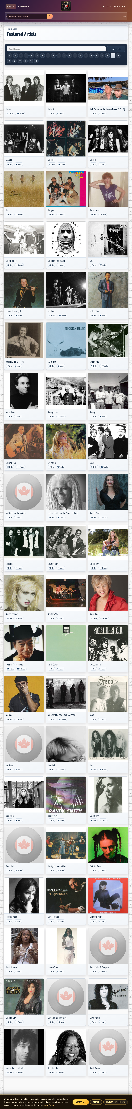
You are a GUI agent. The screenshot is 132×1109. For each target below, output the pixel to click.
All (10, 55)
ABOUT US (119, 6)
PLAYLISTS (23, 6)
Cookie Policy (48, 1105)
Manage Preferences (115, 1102)
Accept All (81, 1102)
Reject (96, 1102)
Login (124, 16)
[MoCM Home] (66, 6)
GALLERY (107, 6)
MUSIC (10, 6)
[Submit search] (50, 16)
